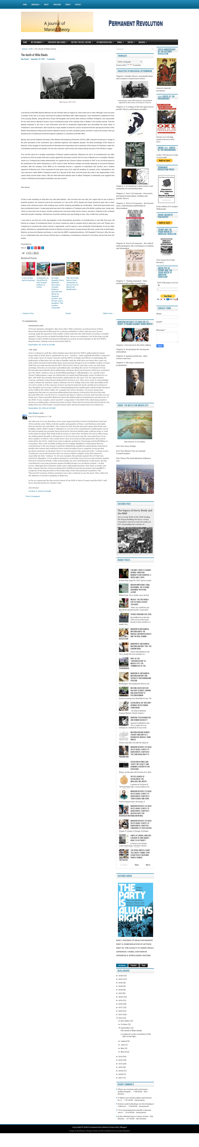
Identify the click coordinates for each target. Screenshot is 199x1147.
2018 (120, 1004)
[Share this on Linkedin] (42, 248)
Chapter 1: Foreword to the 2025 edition (133, 345)
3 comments (51, 59)
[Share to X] (32, 253)
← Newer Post (27, 313)
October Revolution (105, 42)
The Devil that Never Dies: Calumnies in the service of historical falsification (72, 283)
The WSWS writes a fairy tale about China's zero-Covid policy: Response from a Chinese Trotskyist (134, 855)
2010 (120, 1067)
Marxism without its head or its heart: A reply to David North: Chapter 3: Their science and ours (141, 795)
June (123, 1045)
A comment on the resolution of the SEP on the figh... (135, 1035)
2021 (120, 993)
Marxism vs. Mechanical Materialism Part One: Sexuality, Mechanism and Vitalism (141, 677)
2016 (120, 1011)
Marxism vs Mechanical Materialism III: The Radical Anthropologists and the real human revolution (135, 633)
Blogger (123, 1127)
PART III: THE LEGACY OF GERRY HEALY (135, 948)
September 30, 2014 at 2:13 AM (41, 345)
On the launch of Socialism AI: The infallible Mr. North (139, 779)
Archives (143, 42)
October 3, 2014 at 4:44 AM (39, 491)
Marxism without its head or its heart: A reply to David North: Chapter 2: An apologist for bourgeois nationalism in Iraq (135, 810)
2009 (120, 1071)
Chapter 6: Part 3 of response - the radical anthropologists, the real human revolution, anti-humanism (135, 245)
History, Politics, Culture (82, 42)
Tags (143, 965)
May (123, 1048)
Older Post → (108, 313)
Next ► (148, 865)
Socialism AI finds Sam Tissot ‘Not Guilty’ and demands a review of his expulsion (140, 765)
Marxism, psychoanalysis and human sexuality (141, 718)
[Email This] (27, 253)
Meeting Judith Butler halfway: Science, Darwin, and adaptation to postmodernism (141, 691)
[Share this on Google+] (35, 248)
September (126, 1028)
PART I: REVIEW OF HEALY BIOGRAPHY (134, 940)
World (120, 42)
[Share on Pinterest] (39, 248)
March (124, 1052)
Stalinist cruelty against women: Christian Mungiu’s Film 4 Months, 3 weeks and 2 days (141, 573)
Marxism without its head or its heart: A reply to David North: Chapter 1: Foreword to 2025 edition (141, 824)
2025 (120, 979)
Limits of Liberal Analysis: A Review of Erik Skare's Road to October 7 (141, 838)
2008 (120, 1074)
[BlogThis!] (30, 253)
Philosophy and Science (57, 42)
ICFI (31, 49)
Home (25, 4)
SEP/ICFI (131, 42)
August (124, 1041)
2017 (120, 1007)
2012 (120, 1060)
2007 (120, 1078)
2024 (120, 983)
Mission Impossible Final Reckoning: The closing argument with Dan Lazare (140, 588)
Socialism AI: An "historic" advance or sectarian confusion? (141, 705)
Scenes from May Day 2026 (141, 614)
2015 (120, 1014)
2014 (120, 1018)
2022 (120, 990)
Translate (137, 65)
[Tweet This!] (32, 248)
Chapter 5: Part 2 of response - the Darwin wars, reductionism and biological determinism (134, 205)
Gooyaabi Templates (122, 1131)
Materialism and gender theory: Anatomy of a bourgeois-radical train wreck (141, 736)
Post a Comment (33, 496)
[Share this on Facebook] (28, 248)
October (124, 1024)
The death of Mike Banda (34, 54)
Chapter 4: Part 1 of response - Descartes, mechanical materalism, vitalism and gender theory (134, 195)
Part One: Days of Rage (126, 446)
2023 (120, 986)
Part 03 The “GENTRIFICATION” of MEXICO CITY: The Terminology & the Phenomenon (132, 663)
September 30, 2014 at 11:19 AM (41, 408)
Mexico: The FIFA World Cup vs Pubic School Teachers (140, 602)
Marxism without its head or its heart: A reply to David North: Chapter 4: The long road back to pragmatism (135, 751)
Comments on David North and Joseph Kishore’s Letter (42, 282)
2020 (120, 997)
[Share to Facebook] (35, 253)
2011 (120, 1064)
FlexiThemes (81, 1131)
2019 (120, 1000)
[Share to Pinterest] (37, 253)
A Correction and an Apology (28, 279)
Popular (134, 965)
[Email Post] (23, 253)
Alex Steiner (33, 413)
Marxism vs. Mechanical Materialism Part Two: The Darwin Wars (141, 646)
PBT (102, 1131)
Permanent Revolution (98, 1127)
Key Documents (37, 42)
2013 (120, 1057)
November (126, 1021)
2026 (120, 976)
